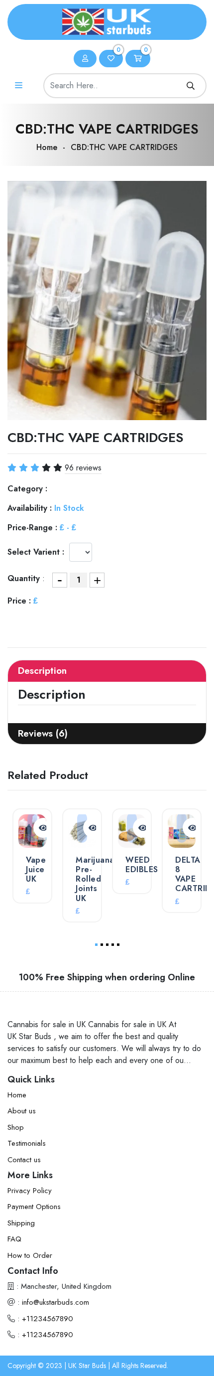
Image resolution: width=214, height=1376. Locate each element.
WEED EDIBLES (141, 864)
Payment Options (34, 1206)
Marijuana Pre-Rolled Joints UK (95, 879)
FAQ (14, 1238)
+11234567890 (47, 1318)
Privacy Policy (29, 1190)
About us (21, 1110)
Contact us (24, 1159)
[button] (96, 944)
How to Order (29, 1255)
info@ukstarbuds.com (55, 1302)
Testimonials (26, 1143)
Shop (15, 1127)
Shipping (21, 1223)
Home (46, 147)
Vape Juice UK (36, 869)
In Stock (69, 508)
